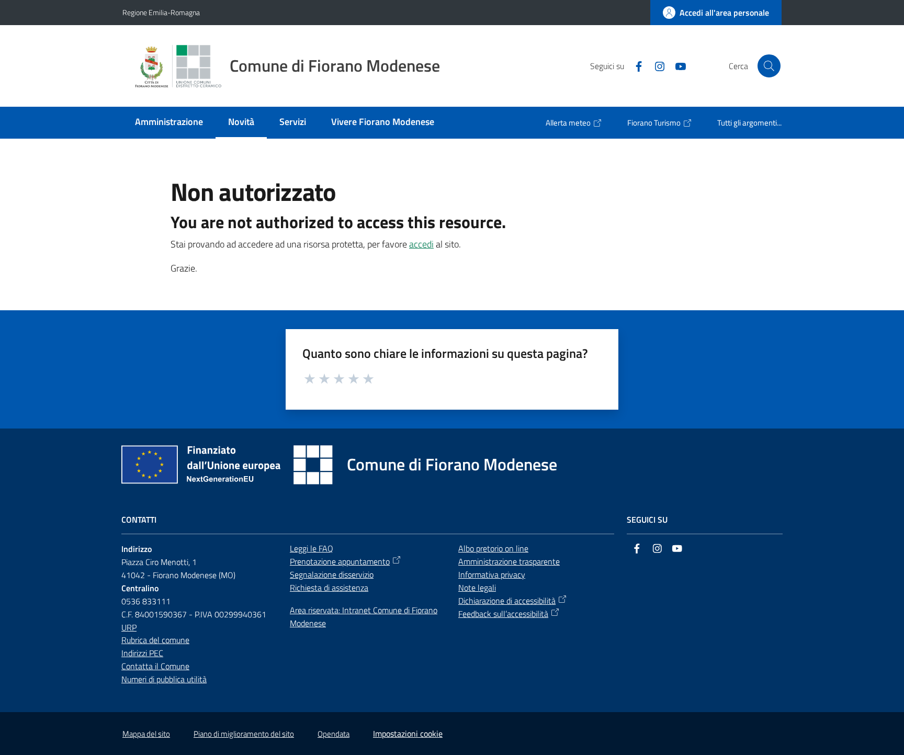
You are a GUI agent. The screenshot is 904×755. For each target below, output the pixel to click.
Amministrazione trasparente (509, 561)
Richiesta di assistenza (329, 587)
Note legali (477, 587)
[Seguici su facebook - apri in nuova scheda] (634, 65)
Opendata (333, 734)
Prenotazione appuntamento (340, 561)
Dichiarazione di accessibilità (507, 600)
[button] (769, 65)
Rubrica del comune (155, 640)
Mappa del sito (146, 734)
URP (129, 627)
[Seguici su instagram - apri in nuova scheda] (655, 65)
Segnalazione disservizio (332, 574)
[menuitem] (169, 123)
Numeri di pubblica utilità (164, 679)
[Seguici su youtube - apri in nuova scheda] (676, 65)
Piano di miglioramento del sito (244, 734)
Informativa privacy (491, 574)
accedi (421, 244)
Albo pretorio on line (493, 548)
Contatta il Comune (155, 666)
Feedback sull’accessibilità (503, 613)
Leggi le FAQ (311, 548)
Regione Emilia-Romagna (161, 12)
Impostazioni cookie (408, 733)
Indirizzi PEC (142, 653)
